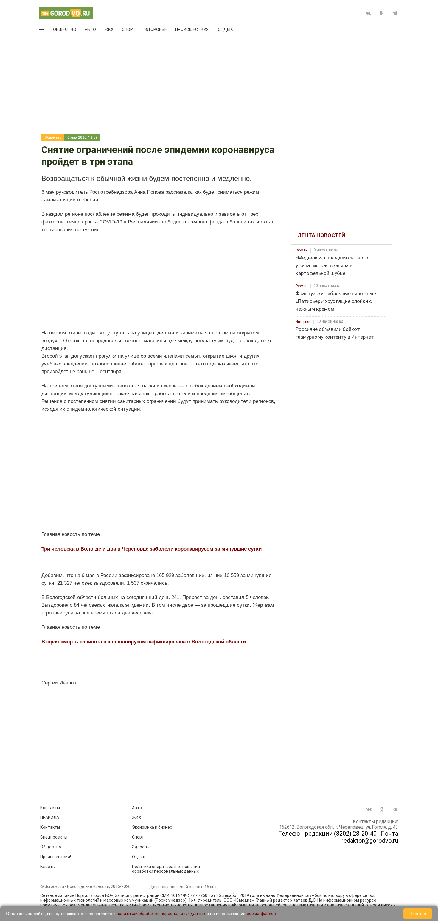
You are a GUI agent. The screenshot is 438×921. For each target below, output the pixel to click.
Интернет (303, 322)
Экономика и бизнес (152, 827)
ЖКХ (109, 29)
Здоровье (155, 29)
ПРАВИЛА (49, 817)
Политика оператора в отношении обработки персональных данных (166, 869)
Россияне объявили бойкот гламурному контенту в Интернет (335, 333)
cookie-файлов (261, 913)
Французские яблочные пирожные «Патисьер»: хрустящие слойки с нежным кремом (336, 301)
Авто (90, 29)
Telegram (394, 13)
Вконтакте (368, 13)
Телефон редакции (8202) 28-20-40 (327, 833)
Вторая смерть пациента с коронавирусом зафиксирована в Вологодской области (143, 642)
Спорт (129, 29)
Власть (47, 866)
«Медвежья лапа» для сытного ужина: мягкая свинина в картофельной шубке (332, 265)
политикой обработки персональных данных (161, 913)
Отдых (225, 29)
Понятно (417, 913)
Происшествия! (192, 29)
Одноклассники (381, 13)
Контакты (50, 807)
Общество (64, 29)
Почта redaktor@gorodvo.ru (369, 837)
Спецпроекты (53, 837)
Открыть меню (42, 31)
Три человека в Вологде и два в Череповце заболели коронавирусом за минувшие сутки (151, 549)
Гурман (301, 250)
